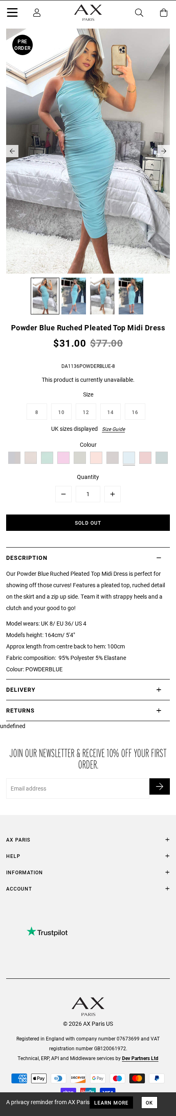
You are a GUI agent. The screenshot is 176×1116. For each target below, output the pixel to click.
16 (135, 412)
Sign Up (159, 786)
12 (86, 412)
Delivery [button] (21, 689)
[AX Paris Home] (88, 12)
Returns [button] (20, 710)
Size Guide (113, 428)
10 (61, 412)
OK (149, 1102)
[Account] (37, 12)
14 (110, 412)
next (164, 151)
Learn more (111, 1102)
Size (88, 394)
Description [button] (26, 557)
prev (12, 151)
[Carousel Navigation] (88, 151)
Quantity (88, 477)
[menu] (12, 14)
